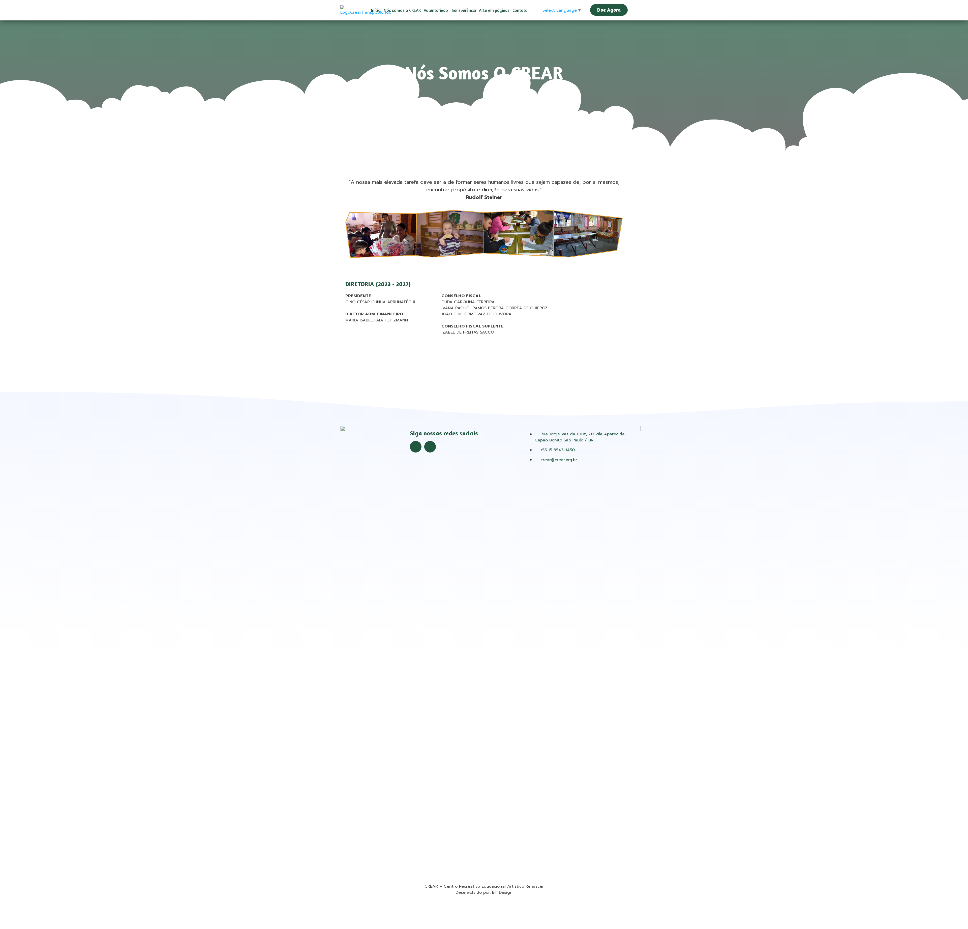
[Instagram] (430, 447)
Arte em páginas (494, 10)
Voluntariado (436, 10)
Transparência (463, 10)
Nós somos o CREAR (402, 10)
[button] (609, 10)
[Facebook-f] (415, 447)
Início (376, 10)
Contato (520, 10)
